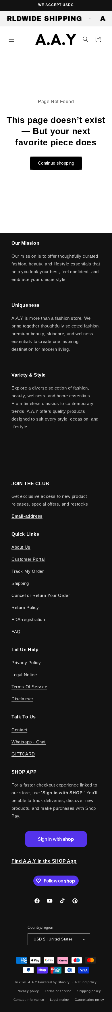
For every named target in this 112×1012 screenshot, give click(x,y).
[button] (11, 39)
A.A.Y (33, 982)
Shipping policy (89, 991)
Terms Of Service (29, 686)
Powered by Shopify (54, 982)
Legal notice (59, 999)
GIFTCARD (23, 753)
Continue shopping (56, 163)
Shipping (20, 583)
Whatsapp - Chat (28, 741)
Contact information (28, 999)
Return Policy (25, 607)
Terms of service (58, 991)
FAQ (16, 631)
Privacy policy (28, 991)
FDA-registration (28, 619)
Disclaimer (22, 698)
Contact (19, 729)
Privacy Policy (26, 662)
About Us (20, 547)
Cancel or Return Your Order (40, 595)
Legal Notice (24, 674)
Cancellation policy (89, 999)
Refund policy (86, 982)
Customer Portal (28, 559)
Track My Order (27, 571)
